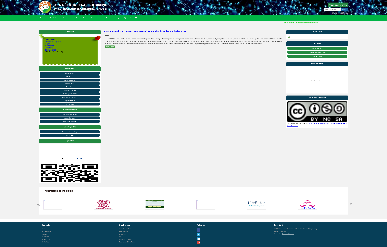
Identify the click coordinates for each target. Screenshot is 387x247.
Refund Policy (123, 231)
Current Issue (96, 18)
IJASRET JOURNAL (125, 239)
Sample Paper (317, 56)
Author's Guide (53, 18)
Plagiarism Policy (69, 101)
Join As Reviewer (69, 118)
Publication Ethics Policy (127, 242)
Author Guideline (69, 80)
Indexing (116, 18)
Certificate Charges (70, 90)
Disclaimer (122, 234)
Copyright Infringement (69, 97)
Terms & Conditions (125, 229)
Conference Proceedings (69, 132)
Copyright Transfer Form (317, 52)
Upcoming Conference (70, 94)
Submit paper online (338, 5)
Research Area (69, 83)
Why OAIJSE (70, 77)
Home (42, 18)
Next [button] (350, 204)
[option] (88, 204)
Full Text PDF (110, 47)
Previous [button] (37, 204)
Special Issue (70, 135)
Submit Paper (69, 73)
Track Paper (69, 87)
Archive (107, 18)
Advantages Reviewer (69, 121)
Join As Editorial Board (69, 114)
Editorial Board (81, 18)
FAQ (120, 237)
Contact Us (134, 18)
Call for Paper (68, 18)
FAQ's (125, 18)
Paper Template (317, 48)
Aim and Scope (69, 104)
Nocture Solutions (288, 234)
